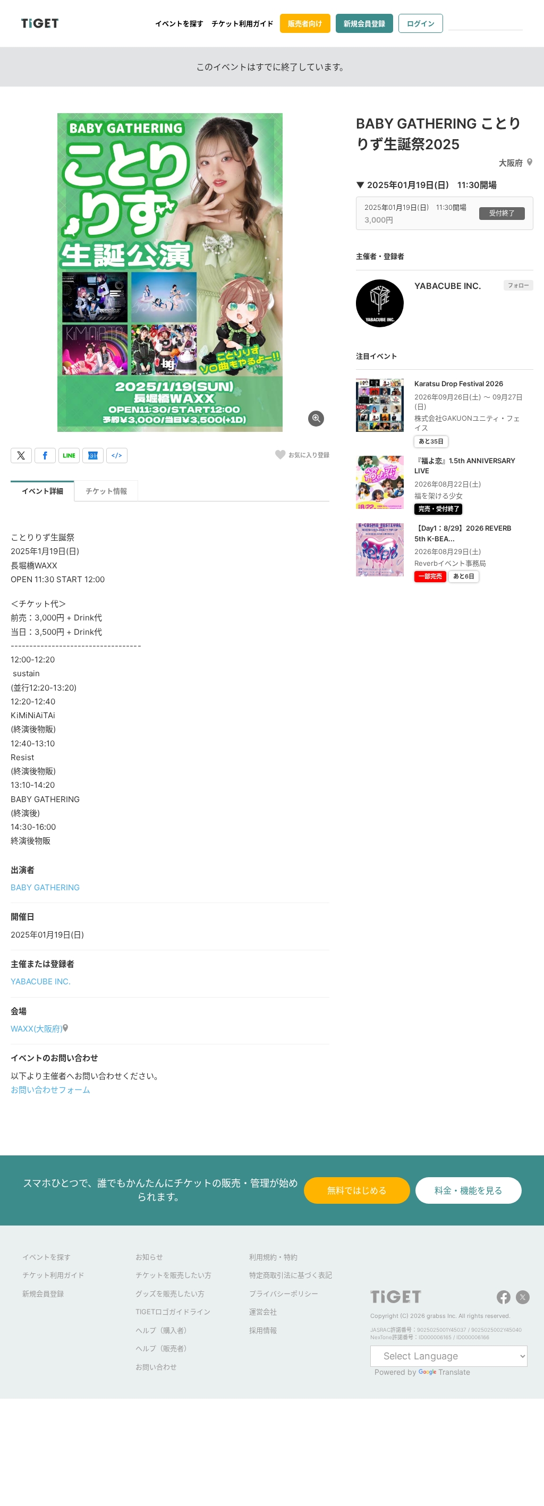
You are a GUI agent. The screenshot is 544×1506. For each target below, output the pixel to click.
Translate (454, 1371)
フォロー (518, 285)
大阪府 (511, 163)
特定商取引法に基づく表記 (290, 1275)
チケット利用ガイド (242, 23)
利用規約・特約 (273, 1257)
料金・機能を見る (469, 1190)
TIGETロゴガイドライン (172, 1311)
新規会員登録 (364, 23)
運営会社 (263, 1311)
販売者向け (305, 23)
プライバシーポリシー (283, 1293)
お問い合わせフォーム (50, 1090)
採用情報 (263, 1330)
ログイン (421, 23)
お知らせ (149, 1257)
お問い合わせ (156, 1367)
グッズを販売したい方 (170, 1293)
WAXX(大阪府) (37, 1029)
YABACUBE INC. (41, 981)
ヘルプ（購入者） (163, 1330)
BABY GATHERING (45, 887)
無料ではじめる (357, 1190)
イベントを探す (179, 23)
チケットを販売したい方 (173, 1275)
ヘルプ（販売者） (163, 1348)
